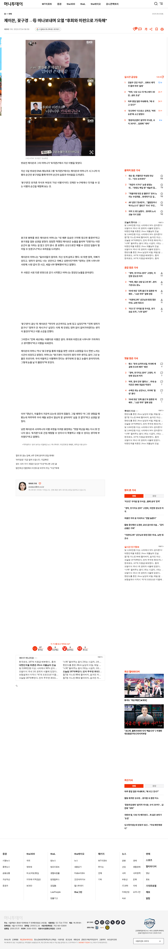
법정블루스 (55, 879)
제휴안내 (77, 940)
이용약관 (61, 940)
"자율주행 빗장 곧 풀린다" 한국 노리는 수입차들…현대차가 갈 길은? (143, 196)
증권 (59, 4)
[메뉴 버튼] (161, 3)
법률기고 (54, 898)
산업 (124, 867)
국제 (135, 886)
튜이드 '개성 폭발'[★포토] (135, 700)
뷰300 (29, 886)
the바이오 (96, 4)
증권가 (5, 886)
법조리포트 (55, 867)
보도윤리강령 (112, 940)
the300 (71, 4)
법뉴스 (53, 860)
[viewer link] (91, 152)
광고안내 (69, 940)
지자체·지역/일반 (34, 879)
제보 (148, 892)
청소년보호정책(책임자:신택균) (45, 940)
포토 (148, 879)
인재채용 (15, 940)
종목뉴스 (6, 867)
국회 (28, 860)
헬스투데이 (78, 886)
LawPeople (55, 892)
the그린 (78, 892)
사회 (124, 873)
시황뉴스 (6, 860)
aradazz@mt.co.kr (36, 487)
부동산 (125, 879)
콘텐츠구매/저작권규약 (89, 940)
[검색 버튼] (156, 3)
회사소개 (7, 940)
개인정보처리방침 (26, 940)
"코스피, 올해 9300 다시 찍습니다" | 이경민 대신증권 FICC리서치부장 (143, 732)
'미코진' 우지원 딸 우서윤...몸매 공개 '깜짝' (142, 501)
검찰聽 (53, 886)
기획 (100, 879)
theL (82, 4)
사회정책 (136, 873)
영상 (148, 873)
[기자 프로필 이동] (22, 486)
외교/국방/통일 (33, 873)
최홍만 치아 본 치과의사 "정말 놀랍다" (140, 518)
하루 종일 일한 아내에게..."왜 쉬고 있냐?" (141, 791)
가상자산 (6, 879)
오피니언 (136, 892)
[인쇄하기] (162, 29)
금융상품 (6, 873)
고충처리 (102, 940)
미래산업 (125, 892)
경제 (135, 860)
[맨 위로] (162, 938)
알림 (148, 898)
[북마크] (156, 29)
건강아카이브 (79, 879)
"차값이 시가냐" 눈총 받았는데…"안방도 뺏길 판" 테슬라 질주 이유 (143, 187)
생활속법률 (55, 873)
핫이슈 (101, 867)
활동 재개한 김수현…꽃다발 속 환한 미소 (141, 798)
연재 (100, 873)
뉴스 (76, 860)
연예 (10, 14)
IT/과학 (125, 886)
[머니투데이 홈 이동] (13, 918)
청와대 (29, 867)
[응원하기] (39, 483)
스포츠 (149, 860)
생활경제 (136, 867)
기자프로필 (151, 885)
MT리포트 (47, 4)
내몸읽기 (78, 867)
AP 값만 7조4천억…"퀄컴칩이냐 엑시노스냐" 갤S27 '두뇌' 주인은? (143, 205)
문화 (135, 879)
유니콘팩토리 (112, 4)
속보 (124, 898)
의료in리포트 (79, 873)
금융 (124, 860)
